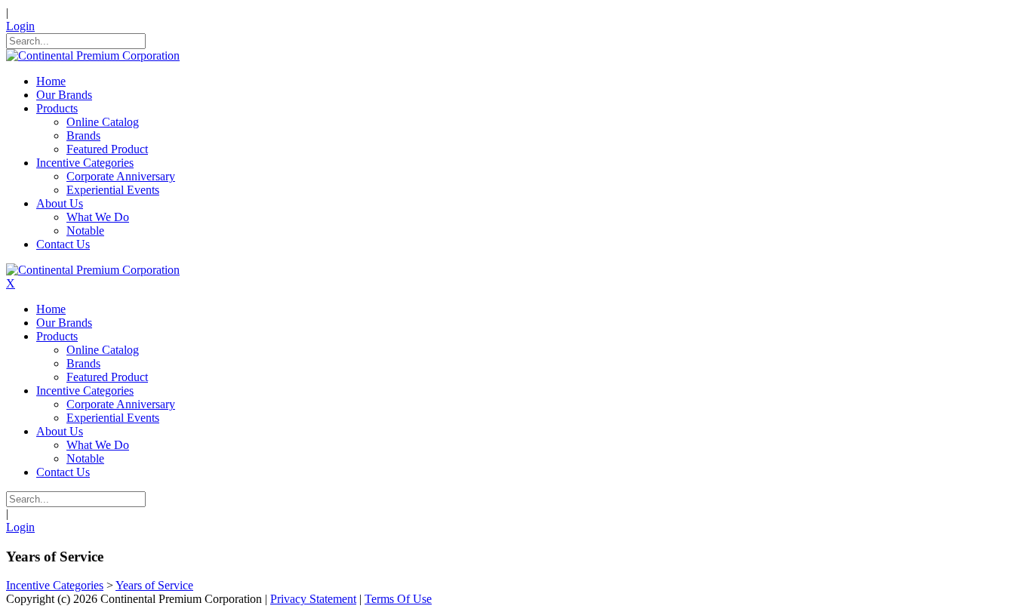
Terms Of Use (398, 598)
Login (20, 26)
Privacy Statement (313, 598)
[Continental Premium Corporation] (93, 55)
